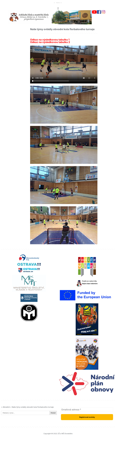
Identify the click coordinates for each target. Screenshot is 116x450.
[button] (58, 8)
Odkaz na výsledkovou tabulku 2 (50, 42)
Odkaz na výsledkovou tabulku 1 (49, 39)
